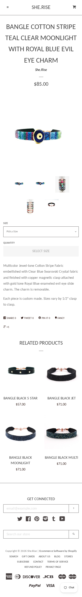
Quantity (9, 243)
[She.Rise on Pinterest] (37, 520)
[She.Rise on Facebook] (28, 520)
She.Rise (41, 7)
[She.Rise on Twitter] (20, 520)
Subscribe (23, 562)
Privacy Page (53, 567)
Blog (57, 556)
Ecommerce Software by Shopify (58, 551)
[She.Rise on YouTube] (62, 520)
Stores (68, 556)
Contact (38, 562)
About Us (44, 556)
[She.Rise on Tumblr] (53, 520)
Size (5, 223)
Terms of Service (57, 562)
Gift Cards (28, 556)
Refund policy (33, 567)
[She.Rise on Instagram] (45, 520)
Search (13, 556)
